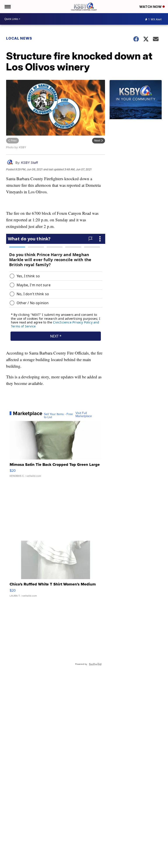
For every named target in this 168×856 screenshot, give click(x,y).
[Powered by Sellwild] (95, 664)
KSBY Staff (29, 163)
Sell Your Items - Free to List (58, 416)
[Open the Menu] (7, 6)
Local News (19, 38)
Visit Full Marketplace (83, 415)
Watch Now (151, 7)
